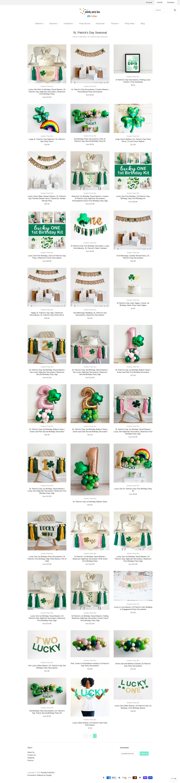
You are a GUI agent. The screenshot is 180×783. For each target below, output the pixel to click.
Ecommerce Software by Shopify (40, 775)
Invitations (68, 23)
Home (75, 37)
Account (149, 2)
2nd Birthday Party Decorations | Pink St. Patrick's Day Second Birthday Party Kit (90, 140)
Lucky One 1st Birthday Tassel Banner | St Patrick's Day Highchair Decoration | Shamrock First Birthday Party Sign (133, 558)
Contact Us (32, 755)
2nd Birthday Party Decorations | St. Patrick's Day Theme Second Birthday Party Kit (47, 712)
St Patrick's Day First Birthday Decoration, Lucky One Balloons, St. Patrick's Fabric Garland (90, 247)
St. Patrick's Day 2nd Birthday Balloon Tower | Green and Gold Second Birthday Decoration (90, 430)
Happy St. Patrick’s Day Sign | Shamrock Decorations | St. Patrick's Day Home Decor (47, 314)
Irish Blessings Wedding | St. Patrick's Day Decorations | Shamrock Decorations (90, 314)
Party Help (129, 23)
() (159, 2)
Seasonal (100, 23)
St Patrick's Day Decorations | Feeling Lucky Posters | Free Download (133, 81)
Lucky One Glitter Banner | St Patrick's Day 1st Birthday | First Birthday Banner (133, 707)
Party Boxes (84, 23)
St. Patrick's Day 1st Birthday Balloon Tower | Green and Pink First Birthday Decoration (133, 371)
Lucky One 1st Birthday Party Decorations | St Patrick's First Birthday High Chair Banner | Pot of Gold (47, 558)
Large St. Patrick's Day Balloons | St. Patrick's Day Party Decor (47, 140)
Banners (53, 23)
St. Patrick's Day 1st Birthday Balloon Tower (90, 502)
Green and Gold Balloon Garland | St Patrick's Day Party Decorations (133, 665)
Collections (82, 37)
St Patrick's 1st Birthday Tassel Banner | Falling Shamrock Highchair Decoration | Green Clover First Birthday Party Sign (89, 618)
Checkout (170, 2)
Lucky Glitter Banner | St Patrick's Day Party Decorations (90, 724)
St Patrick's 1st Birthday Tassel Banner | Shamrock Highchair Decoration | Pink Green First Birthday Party (90, 558)
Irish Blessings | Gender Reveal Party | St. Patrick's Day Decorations (133, 257)
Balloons (39, 23)
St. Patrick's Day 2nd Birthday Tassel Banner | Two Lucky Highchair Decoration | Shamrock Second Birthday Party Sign (47, 372)
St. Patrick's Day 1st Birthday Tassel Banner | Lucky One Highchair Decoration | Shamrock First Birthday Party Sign (133, 431)
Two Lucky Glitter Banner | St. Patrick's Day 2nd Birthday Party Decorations (47, 667)
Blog (143, 23)
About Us (31, 752)
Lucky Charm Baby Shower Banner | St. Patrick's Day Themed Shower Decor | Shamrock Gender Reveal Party (47, 198)
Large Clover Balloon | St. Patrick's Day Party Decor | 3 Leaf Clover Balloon (133, 140)
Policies (30, 760)
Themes (114, 23)
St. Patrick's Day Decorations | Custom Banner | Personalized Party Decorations (90, 90)
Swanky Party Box (47, 86)
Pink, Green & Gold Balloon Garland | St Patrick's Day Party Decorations (90, 664)
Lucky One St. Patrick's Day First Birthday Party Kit (133, 490)
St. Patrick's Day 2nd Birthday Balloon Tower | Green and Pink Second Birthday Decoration (47, 430)
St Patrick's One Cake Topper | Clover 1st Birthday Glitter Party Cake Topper (133, 304)
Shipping (31, 758)
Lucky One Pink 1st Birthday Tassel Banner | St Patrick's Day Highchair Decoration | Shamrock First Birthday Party (46, 91)
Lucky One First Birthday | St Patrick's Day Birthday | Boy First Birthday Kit (133, 197)
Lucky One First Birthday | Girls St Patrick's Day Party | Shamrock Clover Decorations (47, 257)
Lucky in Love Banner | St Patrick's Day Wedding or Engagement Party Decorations (133, 608)
